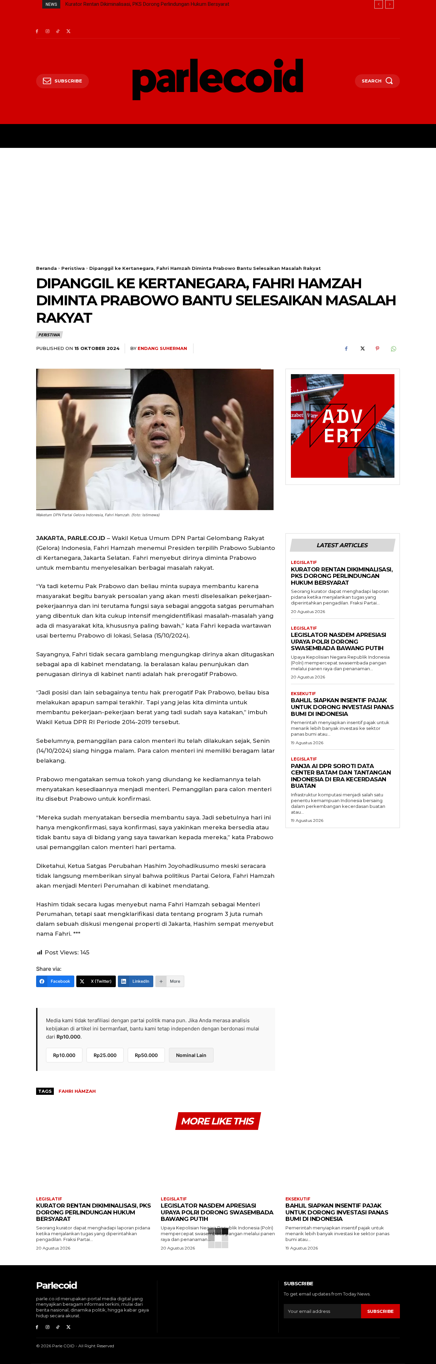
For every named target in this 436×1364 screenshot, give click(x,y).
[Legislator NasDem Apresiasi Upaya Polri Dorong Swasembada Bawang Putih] (218, 1164)
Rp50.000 (146, 1055)
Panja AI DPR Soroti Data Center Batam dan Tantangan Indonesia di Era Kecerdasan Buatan (341, 776)
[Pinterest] (377, 348)
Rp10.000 (64, 1055)
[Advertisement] (218, 199)
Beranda (46, 268)
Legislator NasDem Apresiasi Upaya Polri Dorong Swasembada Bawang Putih (338, 641)
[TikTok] (58, 31)
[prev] (378, 4)
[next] (389, 4)
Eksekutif (303, 693)
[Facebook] (37, 31)
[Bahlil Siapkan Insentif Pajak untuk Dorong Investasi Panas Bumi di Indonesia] (342, 1164)
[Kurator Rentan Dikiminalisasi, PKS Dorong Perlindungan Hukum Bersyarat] (93, 1164)
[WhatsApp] (393, 348)
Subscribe (380, 1311)
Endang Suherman (162, 348)
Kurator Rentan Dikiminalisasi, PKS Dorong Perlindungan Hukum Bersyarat (147, 4)
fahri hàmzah (77, 1091)
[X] (68, 31)
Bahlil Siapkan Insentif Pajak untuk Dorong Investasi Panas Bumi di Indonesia (342, 707)
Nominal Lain (191, 1055)
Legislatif (304, 562)
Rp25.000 (105, 1055)
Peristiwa (73, 268)
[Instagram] (47, 31)
